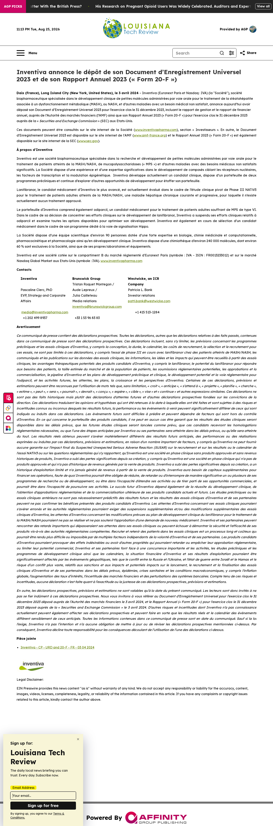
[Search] (222, 53)
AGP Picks (13, 6)
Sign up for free (43, 805)
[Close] (78, 739)
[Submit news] (8, 398)
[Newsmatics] (8, 428)
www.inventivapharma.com (121, 261)
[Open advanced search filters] (231, 53)
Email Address (23, 788)
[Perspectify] (8, 408)
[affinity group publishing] (8, 418)
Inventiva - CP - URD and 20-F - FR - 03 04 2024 (57, 647)
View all (263, 6)
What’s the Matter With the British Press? (43, 6)
